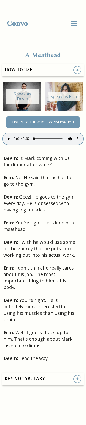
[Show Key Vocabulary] (77, 379)
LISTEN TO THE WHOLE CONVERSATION (43, 122)
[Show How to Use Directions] (77, 70)
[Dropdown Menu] (74, 23)
